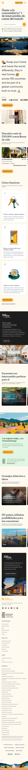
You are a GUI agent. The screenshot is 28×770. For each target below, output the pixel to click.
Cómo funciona (5, 726)
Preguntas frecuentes (6, 658)
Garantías (4, 649)
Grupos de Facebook (6, 690)
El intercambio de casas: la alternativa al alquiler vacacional (12, 673)
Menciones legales (10, 750)
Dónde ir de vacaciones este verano (10, 704)
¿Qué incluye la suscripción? (8, 303)
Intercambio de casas (7, 708)
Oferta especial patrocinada (8, 720)
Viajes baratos (5, 692)
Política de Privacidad (9, 747)
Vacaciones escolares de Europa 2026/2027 (12, 739)
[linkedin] (11, 608)
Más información (11, 463)
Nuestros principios (6, 641)
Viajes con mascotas (6, 694)
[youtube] (17, 608)
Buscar (24, 24)
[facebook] (3, 608)
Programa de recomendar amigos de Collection (12, 714)
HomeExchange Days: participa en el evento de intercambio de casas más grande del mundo (12, 737)
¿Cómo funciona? (6, 643)
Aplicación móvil (5, 630)
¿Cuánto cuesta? (5, 647)
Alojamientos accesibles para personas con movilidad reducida (14, 679)
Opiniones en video (6, 669)
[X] (14, 608)
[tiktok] (8, 608)
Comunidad (4, 632)
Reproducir (15, 116)
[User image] (24, 155)
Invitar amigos (5, 651)
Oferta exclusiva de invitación (8, 671)
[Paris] (14, 538)
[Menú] (25, 3)
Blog (3, 628)
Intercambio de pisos (6, 700)
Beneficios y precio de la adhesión (9, 718)
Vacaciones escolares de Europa (9, 682)
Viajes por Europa (6, 698)
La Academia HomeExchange (8, 686)
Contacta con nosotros (7, 662)
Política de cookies (20, 747)
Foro (3, 660)
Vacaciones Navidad (6, 702)
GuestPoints (4, 645)
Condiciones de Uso (8, 744)
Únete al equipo (5, 626)
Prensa (3, 634)
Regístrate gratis (19, 2)
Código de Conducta (19, 744)
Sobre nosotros (5, 624)
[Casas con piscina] (14, 396)
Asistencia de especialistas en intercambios (12, 722)
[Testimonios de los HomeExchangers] (14, 496)
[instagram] (6, 608)
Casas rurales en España (7, 696)
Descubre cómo (8, 452)
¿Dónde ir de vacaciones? (7, 676)
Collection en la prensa (7, 712)
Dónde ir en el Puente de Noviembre (10, 688)
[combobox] (14, 24)
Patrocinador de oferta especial (9, 706)
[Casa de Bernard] (14, 157)
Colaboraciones (5, 734)
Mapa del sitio (19, 750)
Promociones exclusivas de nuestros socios (11, 724)
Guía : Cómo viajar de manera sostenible (11, 684)
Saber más (6, 341)
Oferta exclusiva (5, 730)
